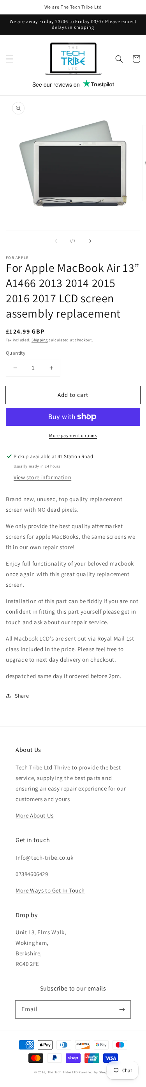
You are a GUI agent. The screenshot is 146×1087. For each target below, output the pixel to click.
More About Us (35, 815)
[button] (9, 59)
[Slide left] (56, 241)
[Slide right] (90, 241)
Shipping (40, 340)
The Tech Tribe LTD (62, 1072)
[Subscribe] (121, 1009)
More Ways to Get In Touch (50, 890)
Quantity (15, 353)
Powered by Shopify (95, 1072)
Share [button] (22, 695)
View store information (42, 477)
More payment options (73, 435)
